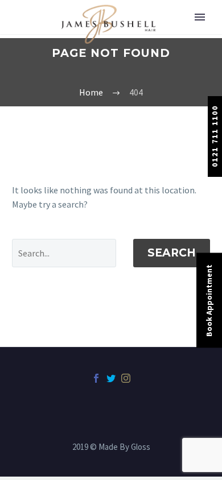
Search (171, 252)
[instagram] (125, 378)
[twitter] (111, 378)
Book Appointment (209, 300)
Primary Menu (200, 17)
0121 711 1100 (214, 136)
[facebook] (96, 378)
